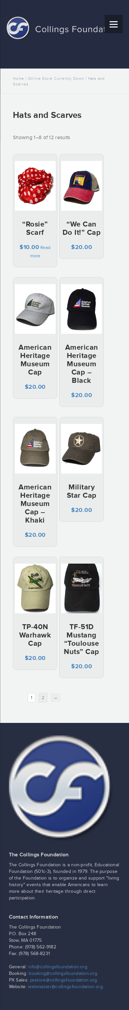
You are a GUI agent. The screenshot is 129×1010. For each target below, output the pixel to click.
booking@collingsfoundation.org (63, 973)
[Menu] (114, 24)
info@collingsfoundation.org (57, 967)
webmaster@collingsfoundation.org (65, 986)
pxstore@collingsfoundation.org (63, 980)
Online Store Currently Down (56, 78)
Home (18, 78)
